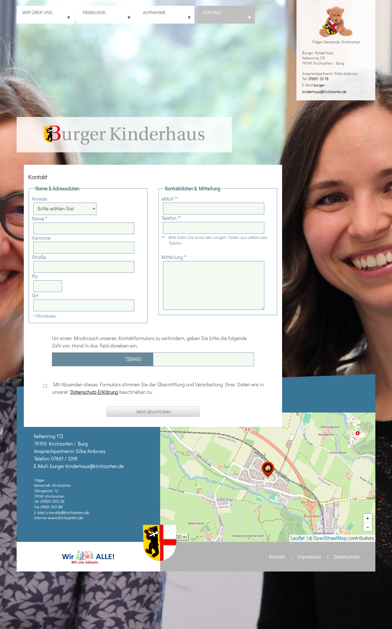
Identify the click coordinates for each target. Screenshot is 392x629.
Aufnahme (167, 15)
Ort (35, 295)
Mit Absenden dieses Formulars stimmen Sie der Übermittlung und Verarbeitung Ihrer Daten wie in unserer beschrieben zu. (157, 388)
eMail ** (170, 198)
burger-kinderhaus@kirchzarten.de (87, 466)
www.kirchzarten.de (65, 517)
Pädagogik (107, 15)
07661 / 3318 (64, 458)
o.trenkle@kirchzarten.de (67, 512)
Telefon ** (171, 218)
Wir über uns (46, 15)
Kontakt (227, 15)
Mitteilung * (174, 257)
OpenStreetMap (330, 538)
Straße (39, 257)
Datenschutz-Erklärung (94, 392)
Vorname (41, 238)
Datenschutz (347, 556)
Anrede (39, 198)
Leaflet (298, 538)
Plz (35, 276)
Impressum (309, 556)
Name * (39, 218)
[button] (267, 469)
